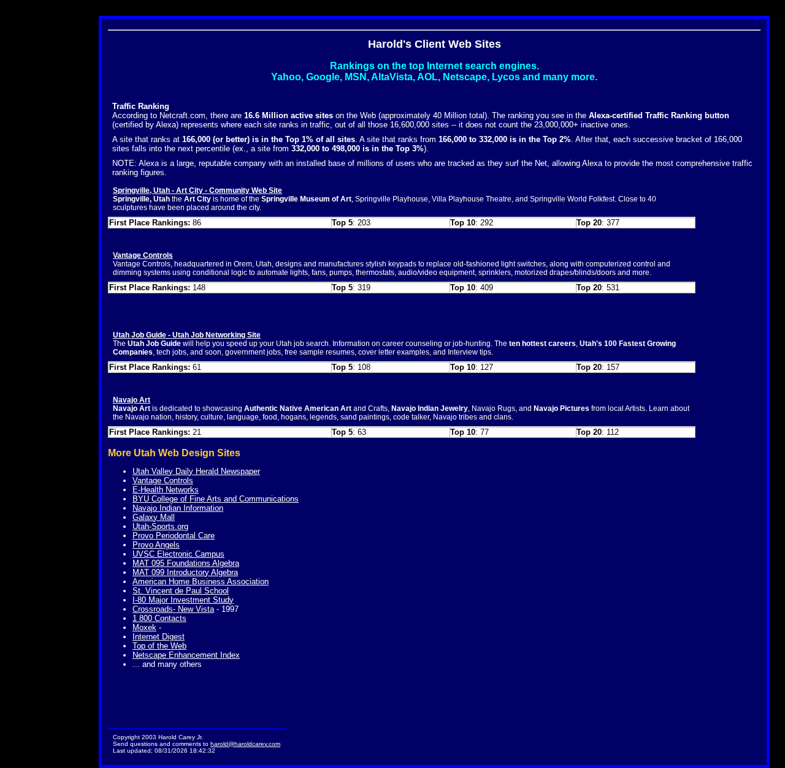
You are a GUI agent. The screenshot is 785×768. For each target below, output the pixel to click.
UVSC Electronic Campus (178, 554)
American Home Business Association (200, 581)
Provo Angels (156, 544)
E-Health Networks (165, 489)
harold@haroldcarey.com (245, 743)
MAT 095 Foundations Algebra (185, 563)
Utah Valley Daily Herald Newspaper (196, 471)
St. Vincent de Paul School (180, 590)
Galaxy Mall (153, 517)
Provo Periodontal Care (173, 535)
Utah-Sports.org (160, 526)
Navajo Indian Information (177, 508)
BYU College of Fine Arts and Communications (215, 498)
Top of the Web (159, 645)
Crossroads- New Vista (173, 609)
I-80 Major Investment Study (183, 599)
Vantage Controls (162, 480)
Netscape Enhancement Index (186, 655)
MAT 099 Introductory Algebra (185, 572)
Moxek (144, 627)
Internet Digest (158, 636)
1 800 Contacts (159, 618)
